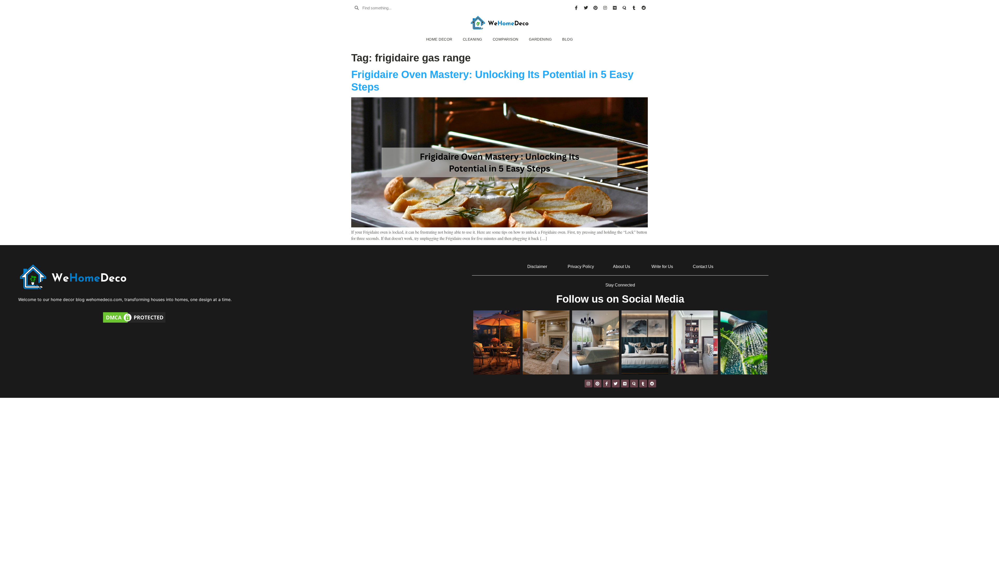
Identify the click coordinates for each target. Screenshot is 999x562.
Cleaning (472, 39)
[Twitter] (586, 8)
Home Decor (439, 39)
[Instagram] (605, 8)
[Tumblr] (634, 8)
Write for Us (662, 266)
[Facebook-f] (607, 383)
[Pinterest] (595, 8)
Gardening (540, 39)
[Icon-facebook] (576, 8)
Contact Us (703, 266)
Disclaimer (537, 266)
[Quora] (624, 8)
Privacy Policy (581, 266)
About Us (621, 266)
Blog (567, 39)
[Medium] (615, 8)
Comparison (505, 39)
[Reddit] (643, 8)
